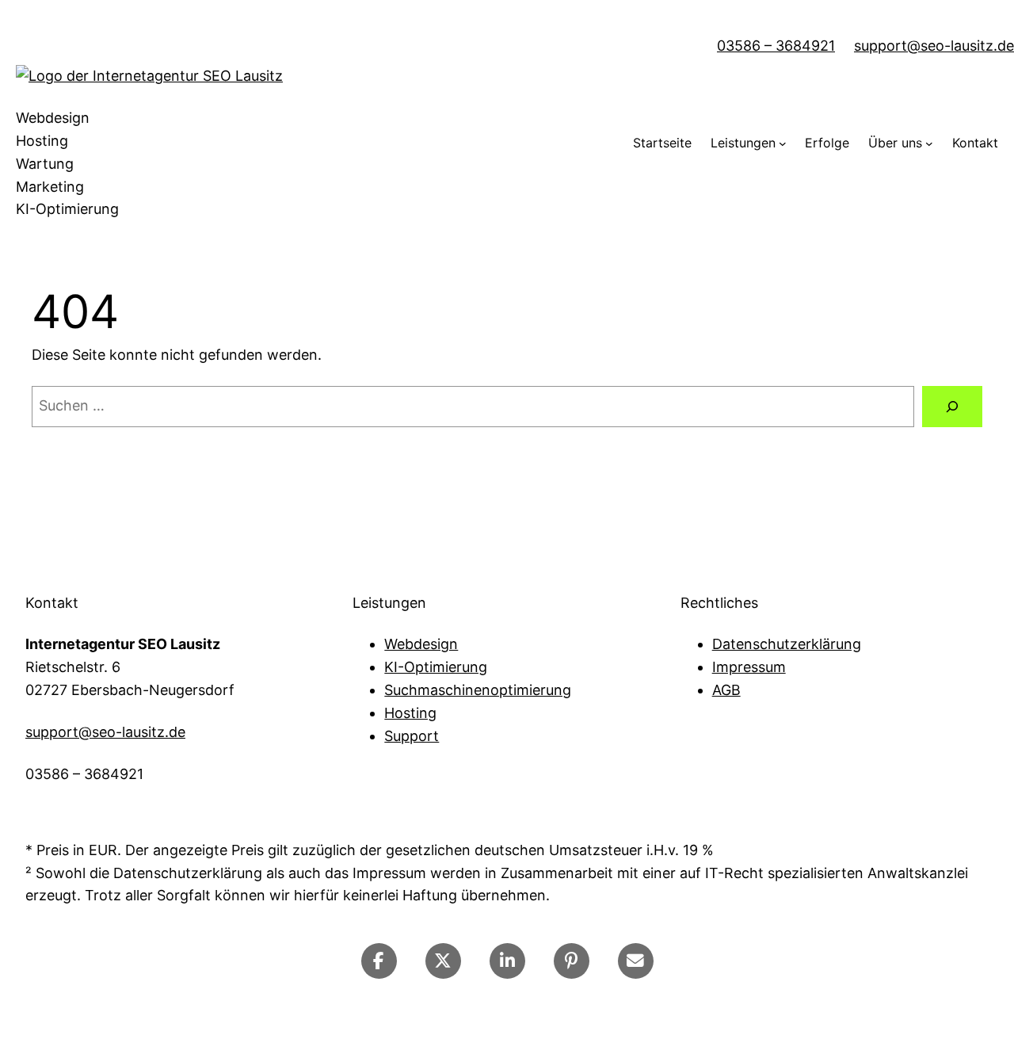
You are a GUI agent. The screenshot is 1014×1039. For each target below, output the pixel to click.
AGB (726, 690)
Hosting (410, 713)
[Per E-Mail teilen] (636, 961)
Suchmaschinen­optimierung (477, 690)
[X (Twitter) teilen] (443, 961)
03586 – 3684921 (776, 45)
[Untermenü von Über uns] (929, 143)
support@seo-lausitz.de (934, 45)
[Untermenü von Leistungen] (783, 143)
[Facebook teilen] (379, 961)
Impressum (749, 667)
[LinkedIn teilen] (507, 961)
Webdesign (421, 644)
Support (411, 736)
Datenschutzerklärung (786, 644)
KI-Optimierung (435, 667)
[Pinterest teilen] (571, 961)
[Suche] (952, 406)
